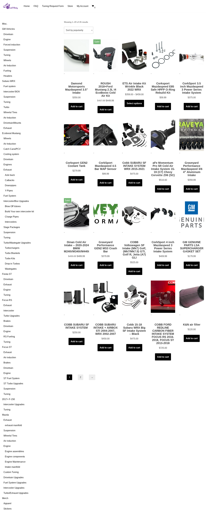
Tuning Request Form (53, 6)
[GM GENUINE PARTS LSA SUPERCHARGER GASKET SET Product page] (192, 214)
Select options (134, 103)
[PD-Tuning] (10, 6)
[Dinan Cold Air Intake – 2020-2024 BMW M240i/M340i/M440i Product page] (76, 214)
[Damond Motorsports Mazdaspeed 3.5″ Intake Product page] (76, 55)
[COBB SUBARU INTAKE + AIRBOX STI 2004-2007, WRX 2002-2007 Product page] (106, 297)
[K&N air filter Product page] (192, 297)
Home (27, 6)
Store (70, 6)
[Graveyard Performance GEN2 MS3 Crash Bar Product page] (106, 214)
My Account (82, 6)
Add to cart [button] (76, 106)
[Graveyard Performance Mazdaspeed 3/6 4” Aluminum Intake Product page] (192, 135)
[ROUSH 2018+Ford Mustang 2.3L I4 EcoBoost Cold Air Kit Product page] (106, 55)
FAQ (36, 6)
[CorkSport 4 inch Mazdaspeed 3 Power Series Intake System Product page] (163, 214)
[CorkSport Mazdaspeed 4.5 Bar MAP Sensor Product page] (106, 135)
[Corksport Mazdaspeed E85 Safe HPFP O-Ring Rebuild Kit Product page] (163, 55)
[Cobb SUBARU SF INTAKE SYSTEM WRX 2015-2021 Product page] (134, 135)
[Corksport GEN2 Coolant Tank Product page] (76, 135)
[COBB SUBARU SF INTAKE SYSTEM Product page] (76, 297)
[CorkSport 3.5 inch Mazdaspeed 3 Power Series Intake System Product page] (192, 55)
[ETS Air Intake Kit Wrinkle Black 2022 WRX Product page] (134, 55)
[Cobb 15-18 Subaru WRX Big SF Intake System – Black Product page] (134, 297)
